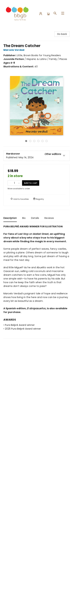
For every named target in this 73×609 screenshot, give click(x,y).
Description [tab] (10, 218)
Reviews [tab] (49, 218)
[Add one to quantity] (19, 183)
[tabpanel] (36, 282)
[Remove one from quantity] (10, 183)
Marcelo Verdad (13, 50)
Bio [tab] (24, 218)
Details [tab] (35, 218)
